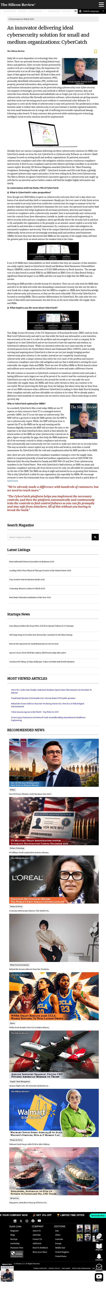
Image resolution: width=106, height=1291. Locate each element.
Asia (57, 1231)
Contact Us (37, 1239)
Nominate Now (16, 1248)
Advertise (37, 1235)
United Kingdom (62, 1252)
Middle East (60, 1248)
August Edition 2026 (87, 1228)
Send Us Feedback (40, 1248)
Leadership (15, 1243)
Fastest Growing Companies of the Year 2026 (96, 1228)
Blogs (12, 1235)
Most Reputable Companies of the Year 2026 (88, 1238)
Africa (57, 1235)
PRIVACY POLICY (54, 1268)
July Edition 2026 (79, 1238)
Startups (13, 1239)
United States (60, 1256)
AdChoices (37, 1243)
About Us (37, 1231)
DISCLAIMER (66, 1268)
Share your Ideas (40, 1252)
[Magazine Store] (7, 1274)
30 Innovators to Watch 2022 (21, 19)
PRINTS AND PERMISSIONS (81, 1268)
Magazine (14, 1231)
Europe (58, 1243)
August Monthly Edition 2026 (80, 1228)
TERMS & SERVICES (40, 1268)
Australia (59, 1239)
